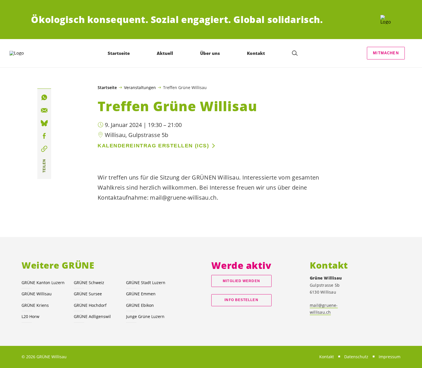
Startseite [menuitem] (119, 53)
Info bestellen (241, 300)
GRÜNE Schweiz (89, 282)
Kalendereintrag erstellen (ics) (153, 146)
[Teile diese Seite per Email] (44, 110)
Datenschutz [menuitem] (356, 356)
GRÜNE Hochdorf (90, 305)
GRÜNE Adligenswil (92, 316)
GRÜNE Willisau (37, 293)
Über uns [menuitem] (210, 53)
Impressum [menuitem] (389, 356)
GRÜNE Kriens (35, 305)
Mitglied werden (241, 281)
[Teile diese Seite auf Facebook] (44, 136)
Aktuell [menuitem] (165, 53)
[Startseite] (385, 19)
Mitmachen (386, 53)
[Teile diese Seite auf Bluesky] (44, 123)
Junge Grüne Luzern (145, 316)
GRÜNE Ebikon (140, 305)
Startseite (107, 88)
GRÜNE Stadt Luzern (145, 282)
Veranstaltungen (140, 87)
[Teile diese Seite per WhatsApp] (44, 97)
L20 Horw (30, 316)
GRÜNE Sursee (88, 293)
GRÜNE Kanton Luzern (43, 282)
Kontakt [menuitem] (256, 53)
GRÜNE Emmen (141, 293)
